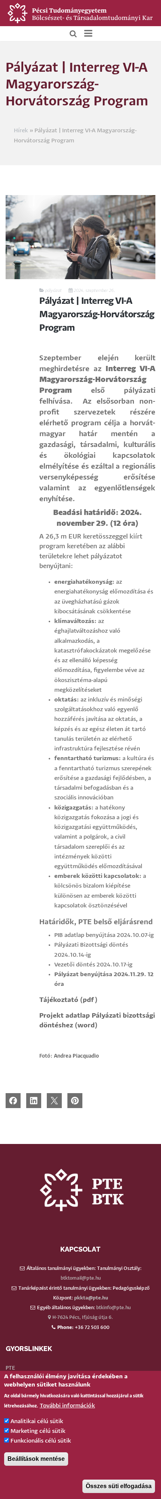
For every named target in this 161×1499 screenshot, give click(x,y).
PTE (10, 1368)
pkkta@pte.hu (91, 1298)
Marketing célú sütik (38, 1431)
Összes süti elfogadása (119, 1486)
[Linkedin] (33, 1100)
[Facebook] (13, 1100)
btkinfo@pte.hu (113, 1307)
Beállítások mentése (36, 1459)
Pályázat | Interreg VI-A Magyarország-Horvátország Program (97, 315)
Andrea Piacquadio (76, 1056)
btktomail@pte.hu (81, 1278)
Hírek (21, 130)
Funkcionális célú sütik (40, 1441)
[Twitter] (54, 1100)
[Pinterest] (74, 1100)
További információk (67, 1406)
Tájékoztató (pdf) (68, 1000)
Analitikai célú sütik (36, 1421)
